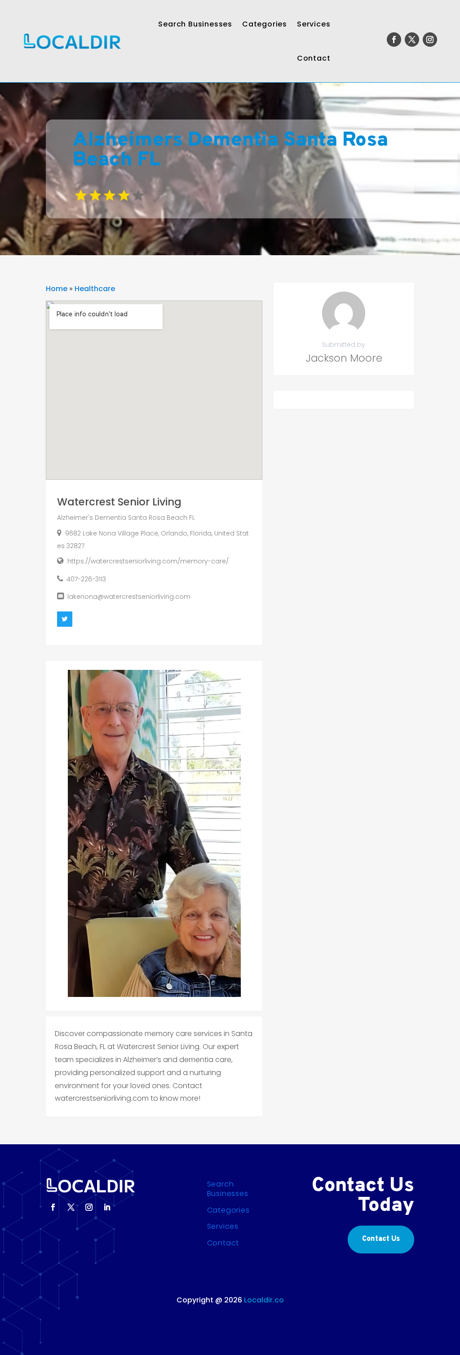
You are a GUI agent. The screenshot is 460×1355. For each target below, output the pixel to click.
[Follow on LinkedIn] (107, 1207)
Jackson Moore (343, 358)
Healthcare (95, 288)
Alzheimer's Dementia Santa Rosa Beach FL (126, 517)
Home (56, 288)
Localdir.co (264, 1300)
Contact (314, 58)
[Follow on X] (412, 39)
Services (313, 24)
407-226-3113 (86, 579)
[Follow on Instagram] (430, 39)
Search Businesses (195, 24)
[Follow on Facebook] (394, 39)
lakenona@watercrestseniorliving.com (128, 596)
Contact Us (381, 1239)
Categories (264, 24)
